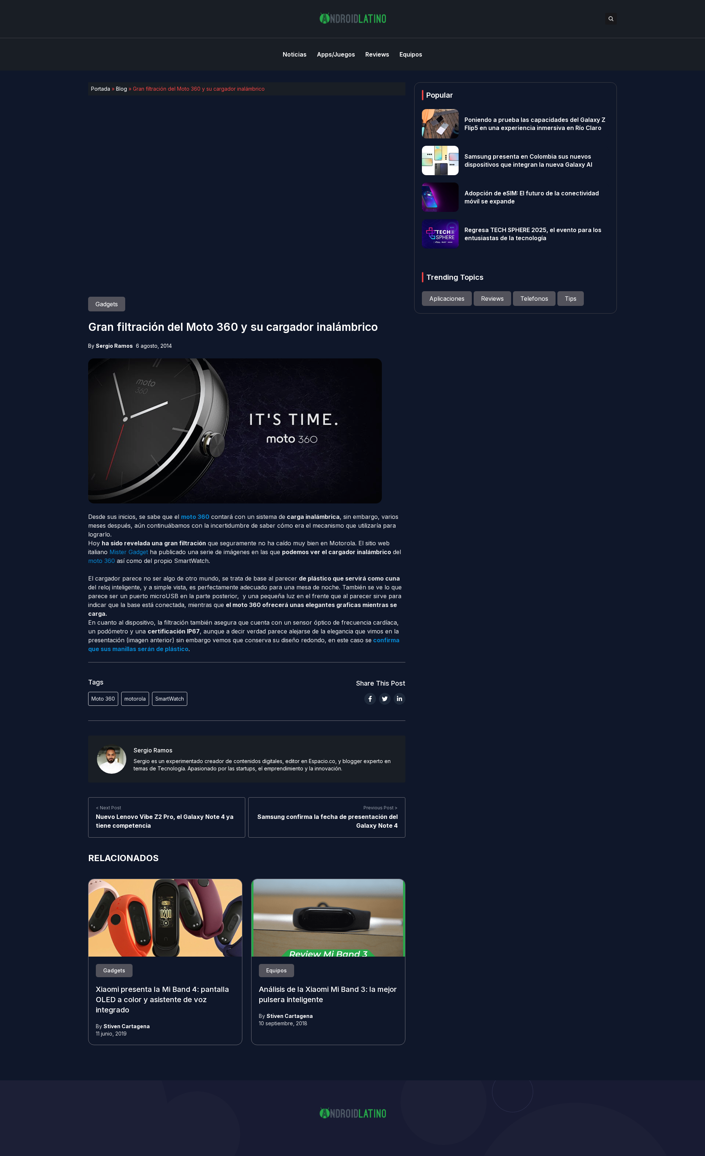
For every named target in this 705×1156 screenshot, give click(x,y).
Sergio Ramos (114, 346)
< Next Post (108, 807)
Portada (100, 89)
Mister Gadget (128, 552)
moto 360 (101, 560)
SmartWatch (169, 699)
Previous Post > (381, 807)
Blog (121, 89)
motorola (135, 699)
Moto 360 (103, 699)
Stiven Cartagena (127, 1026)
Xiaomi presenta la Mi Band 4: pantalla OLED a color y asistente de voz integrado (162, 1000)
